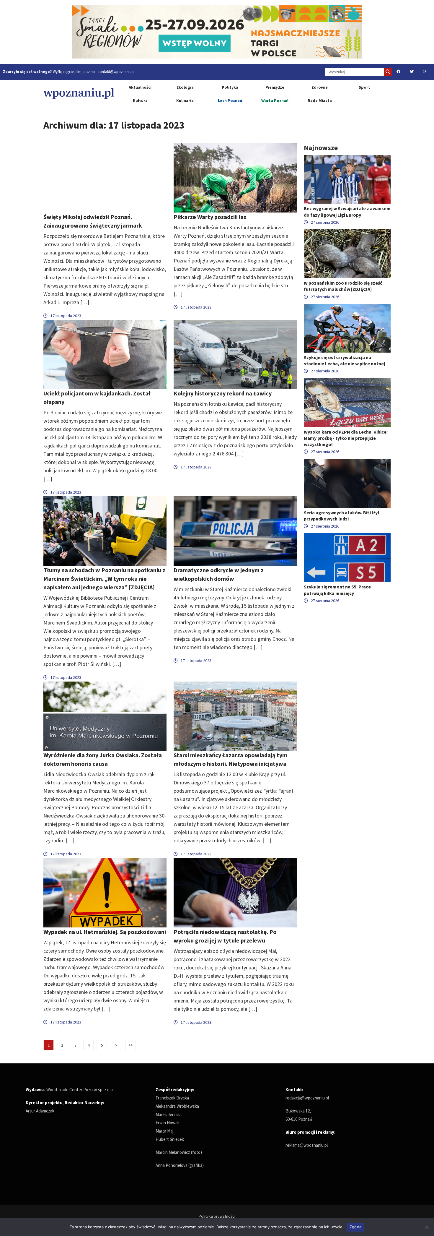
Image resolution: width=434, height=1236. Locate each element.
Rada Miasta (320, 100)
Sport (364, 87)
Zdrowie (319, 87)
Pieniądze (274, 87)
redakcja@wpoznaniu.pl (307, 1098)
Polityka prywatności (217, 1216)
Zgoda (355, 1226)
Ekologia (185, 87)
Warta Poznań (274, 100)
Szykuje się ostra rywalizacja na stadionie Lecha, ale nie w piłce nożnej (344, 360)
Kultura (140, 100)
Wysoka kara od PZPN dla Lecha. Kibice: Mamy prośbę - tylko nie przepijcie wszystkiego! (346, 438)
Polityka (230, 87)
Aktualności (140, 87)
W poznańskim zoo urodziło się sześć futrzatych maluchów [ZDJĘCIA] (343, 286)
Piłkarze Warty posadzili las (210, 216)
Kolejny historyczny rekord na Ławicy (223, 393)
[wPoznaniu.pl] (78, 93)
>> (131, 1045)
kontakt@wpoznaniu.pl (117, 71)
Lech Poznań (230, 100)
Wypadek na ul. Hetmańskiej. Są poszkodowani (104, 931)
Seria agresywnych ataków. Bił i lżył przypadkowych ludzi (341, 516)
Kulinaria (185, 100)
